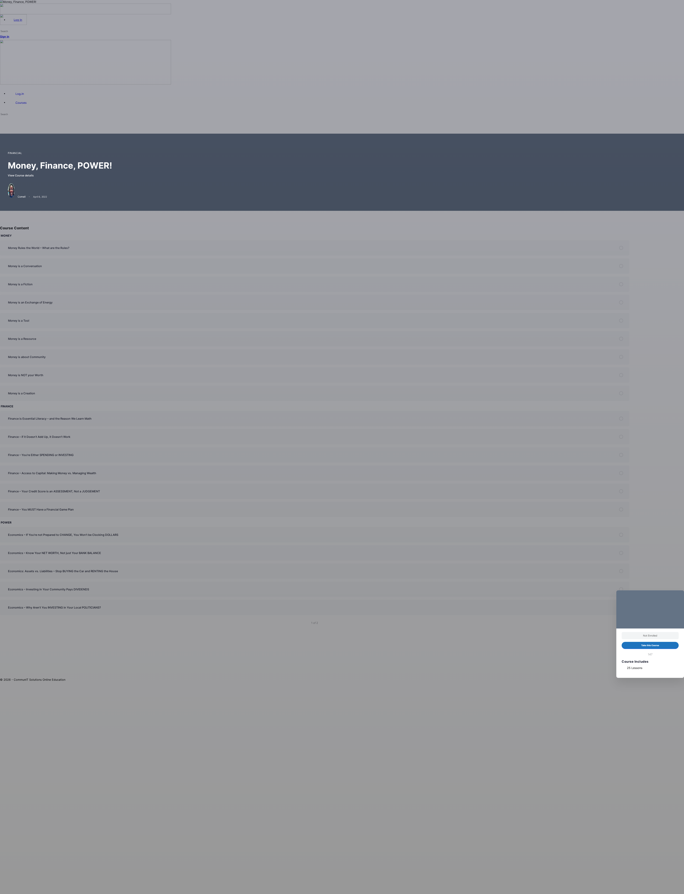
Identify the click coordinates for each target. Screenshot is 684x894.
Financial (15, 152)
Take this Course (650, 645)
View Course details (21, 175)
